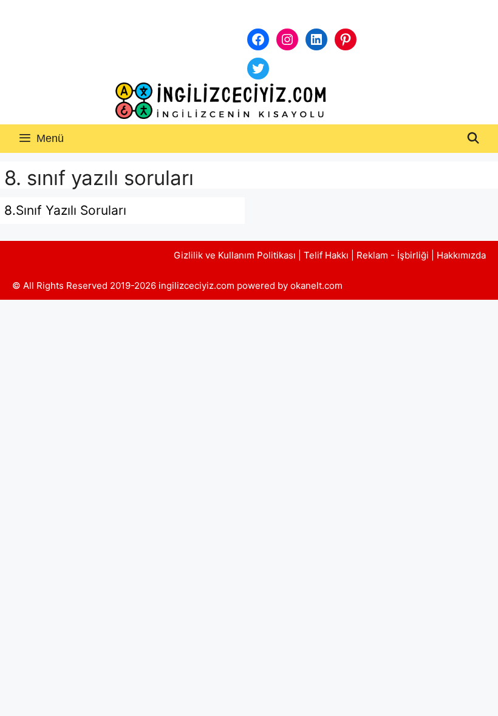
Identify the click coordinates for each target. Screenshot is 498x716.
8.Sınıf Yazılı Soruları (65, 210)
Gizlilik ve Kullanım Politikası (235, 255)
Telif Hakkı (326, 255)
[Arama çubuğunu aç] (473, 138)
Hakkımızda (461, 255)
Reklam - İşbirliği (393, 255)
